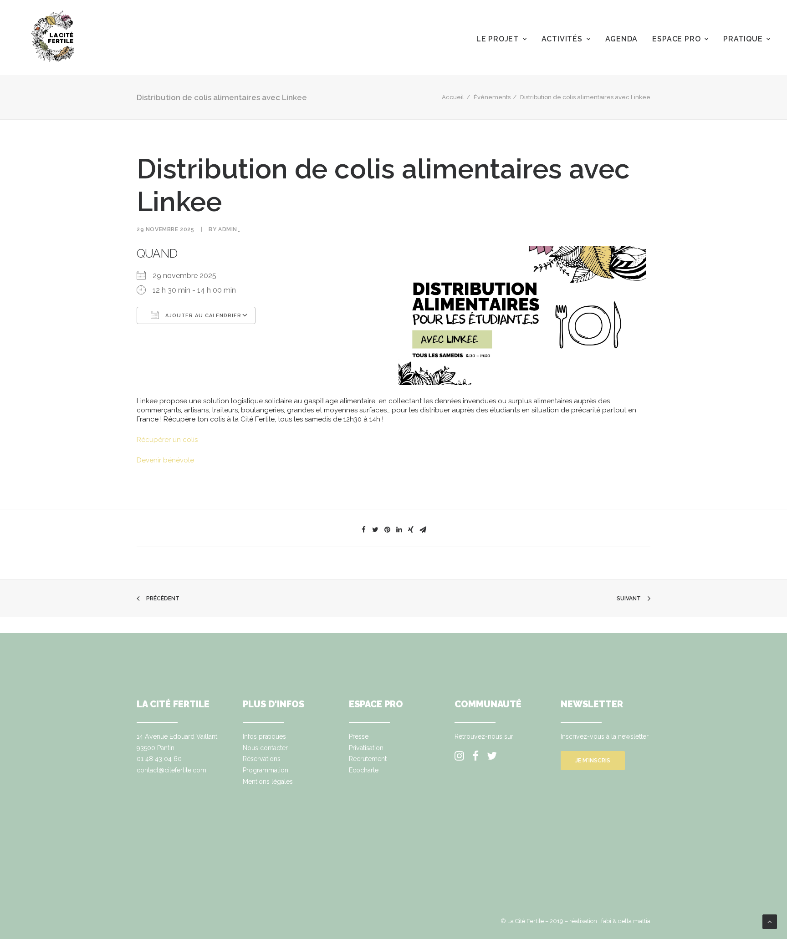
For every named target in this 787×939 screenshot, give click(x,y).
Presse (358, 736)
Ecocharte (363, 770)
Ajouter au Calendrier (202, 316)
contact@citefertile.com (171, 770)
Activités (562, 39)
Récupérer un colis (167, 440)
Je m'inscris (592, 760)
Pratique (742, 39)
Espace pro (676, 39)
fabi (606, 921)
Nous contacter (265, 747)
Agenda (621, 39)
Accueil (453, 97)
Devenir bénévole (165, 460)
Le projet (497, 39)
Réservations (262, 758)
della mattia (634, 921)
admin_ (229, 229)
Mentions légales (268, 781)
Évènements (492, 97)
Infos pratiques (264, 736)
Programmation (265, 770)
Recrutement (368, 758)
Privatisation (366, 747)
